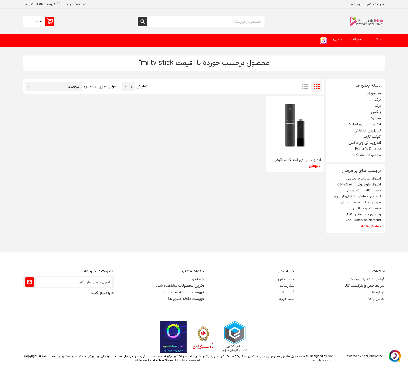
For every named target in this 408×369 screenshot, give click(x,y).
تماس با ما (376, 298)
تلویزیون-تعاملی (369, 196)
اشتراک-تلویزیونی (369, 184)
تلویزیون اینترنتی (367, 130)
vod (348, 220)
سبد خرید (286, 298)
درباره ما (378, 292)
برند (378, 99)
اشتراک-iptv (345, 184)
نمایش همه (371, 226)
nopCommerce (372, 356)
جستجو (142, 21)
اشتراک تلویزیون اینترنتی (363, 178)
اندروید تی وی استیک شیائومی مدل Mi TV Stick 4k (295, 160)
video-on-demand (367, 220)
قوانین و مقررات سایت (367, 279)
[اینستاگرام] (323, 40)
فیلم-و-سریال (350, 202)
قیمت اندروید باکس (367, 208)
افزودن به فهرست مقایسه (290, 147)
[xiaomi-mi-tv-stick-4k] (295, 125)
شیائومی (374, 118)
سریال (376, 202)
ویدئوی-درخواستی (368, 214)
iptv (348, 214)
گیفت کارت (372, 136)
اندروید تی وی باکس (364, 142)
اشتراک (29, 282)
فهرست (305, 86)
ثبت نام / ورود (76, 4)
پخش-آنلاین (372, 190)
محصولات (373, 93)
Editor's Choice (368, 149)
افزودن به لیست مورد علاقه (299, 147)
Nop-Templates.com (323, 358)
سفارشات (287, 285)
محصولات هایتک (367, 155)
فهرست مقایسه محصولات (183, 292)
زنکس (376, 112)
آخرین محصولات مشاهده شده (180, 285)
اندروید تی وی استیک (364, 124)
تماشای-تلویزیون (344, 196)
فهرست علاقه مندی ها (186, 298)
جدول (316, 86)
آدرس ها (287, 292)
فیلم (366, 202)
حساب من (286, 279)
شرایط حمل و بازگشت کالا (365, 285)
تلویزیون (353, 190)
